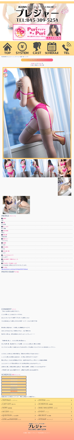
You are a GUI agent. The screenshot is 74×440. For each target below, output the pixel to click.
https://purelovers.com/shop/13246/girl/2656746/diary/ (14, 269)
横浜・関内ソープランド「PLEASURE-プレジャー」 (38, 432)
